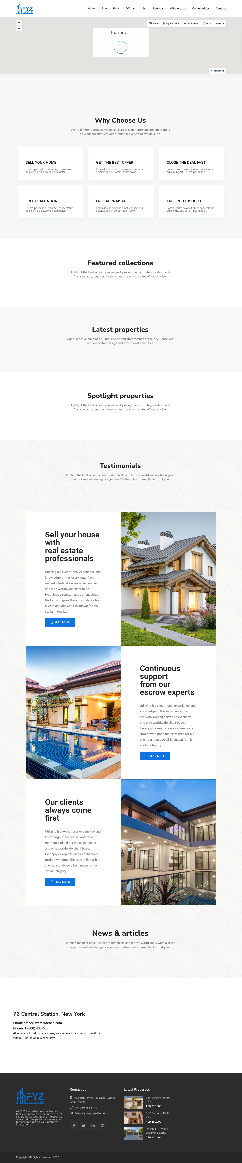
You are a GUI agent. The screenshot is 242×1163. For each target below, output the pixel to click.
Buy (104, 8)
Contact (221, 8)
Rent (116, 8)
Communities (200, 8)
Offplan (131, 8)
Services (158, 8)
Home (91, 8)
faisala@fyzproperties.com (91, 1113)
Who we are (178, 8)
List (144, 8)
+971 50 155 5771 (86, 1107)
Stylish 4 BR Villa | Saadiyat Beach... (157, 1131)
